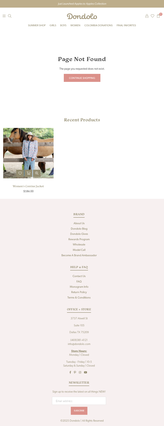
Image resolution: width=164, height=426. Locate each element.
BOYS (63, 25)
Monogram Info (79, 286)
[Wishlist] (152, 16)
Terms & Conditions (79, 297)
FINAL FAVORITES (126, 25)
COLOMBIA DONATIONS (98, 25)
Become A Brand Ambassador (79, 255)
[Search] (9, 16)
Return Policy (79, 292)
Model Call (79, 250)
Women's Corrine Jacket (28, 186)
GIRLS (53, 25)
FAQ (79, 281)
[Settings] (147, 16)
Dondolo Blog (79, 228)
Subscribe (79, 411)
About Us (79, 223)
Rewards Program (79, 239)
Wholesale (79, 244)
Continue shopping (82, 78)
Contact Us (79, 276)
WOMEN (75, 25)
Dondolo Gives (79, 234)
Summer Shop (37, 25)
